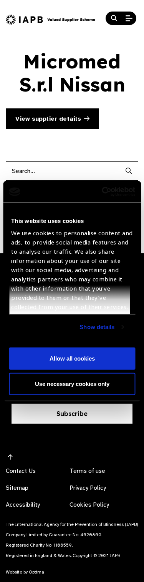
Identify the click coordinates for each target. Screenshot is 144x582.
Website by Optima (25, 572)
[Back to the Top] (10, 457)
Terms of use (87, 471)
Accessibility (23, 505)
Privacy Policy (88, 488)
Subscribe (72, 413)
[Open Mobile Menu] (129, 18)
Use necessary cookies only (72, 383)
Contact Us (21, 471)
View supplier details (48, 119)
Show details (96, 327)
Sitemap (17, 488)
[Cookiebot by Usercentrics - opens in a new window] (102, 192)
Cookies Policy (89, 505)
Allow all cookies (72, 358)
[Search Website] (114, 18)
